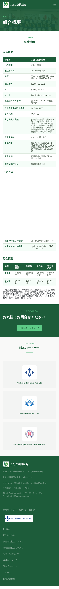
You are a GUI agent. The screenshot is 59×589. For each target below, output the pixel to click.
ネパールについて (11, 554)
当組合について (10, 560)
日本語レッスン (10, 566)
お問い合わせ (9, 579)
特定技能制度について (13, 547)
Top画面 (6, 529)
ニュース (7, 572)
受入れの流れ (9, 535)
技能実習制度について (13, 541)
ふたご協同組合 (18, 4)
